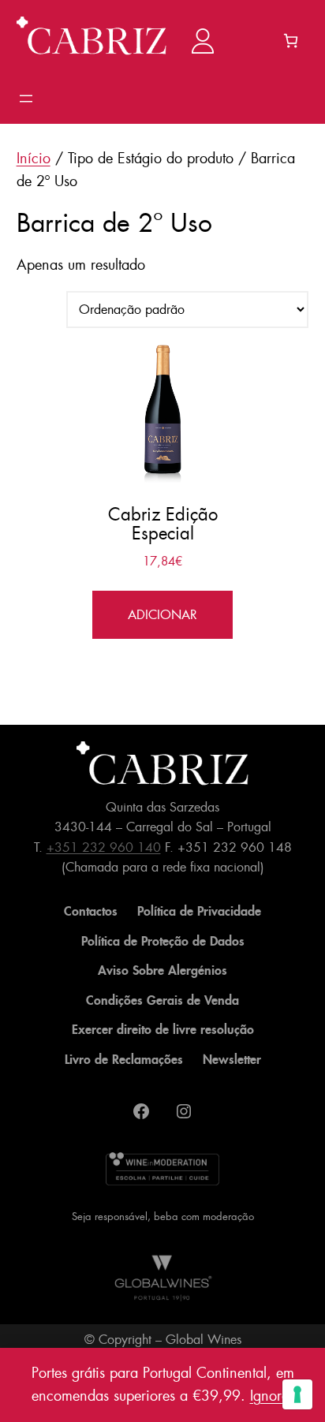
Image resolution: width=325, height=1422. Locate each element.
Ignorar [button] (272, 1396)
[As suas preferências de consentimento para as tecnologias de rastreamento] (297, 1394)
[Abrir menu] (26, 98)
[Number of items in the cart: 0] (290, 40)
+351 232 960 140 (104, 847)
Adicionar (162, 614)
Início (33, 158)
